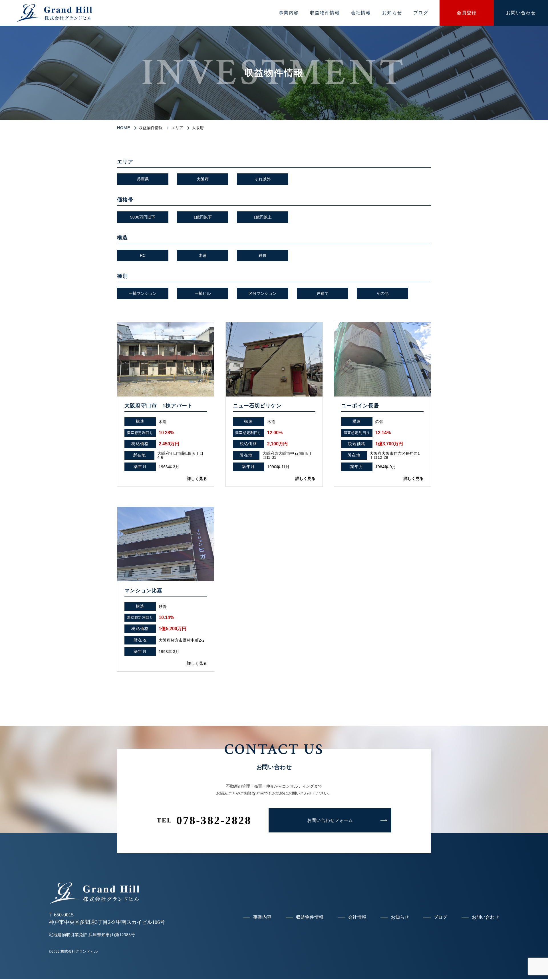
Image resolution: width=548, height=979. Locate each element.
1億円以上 (262, 217)
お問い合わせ (521, 12)
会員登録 (466, 12)
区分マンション (263, 293)
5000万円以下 (142, 217)
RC (143, 255)
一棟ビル (203, 293)
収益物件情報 (325, 12)
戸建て (323, 293)
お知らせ (392, 12)
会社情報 (361, 12)
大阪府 (203, 179)
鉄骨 (263, 255)
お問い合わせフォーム (330, 820)
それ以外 (263, 179)
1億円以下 (203, 217)
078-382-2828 (204, 820)
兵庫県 (143, 179)
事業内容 (289, 12)
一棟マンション (143, 293)
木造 (203, 255)
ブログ (420, 12)
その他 (382, 293)
